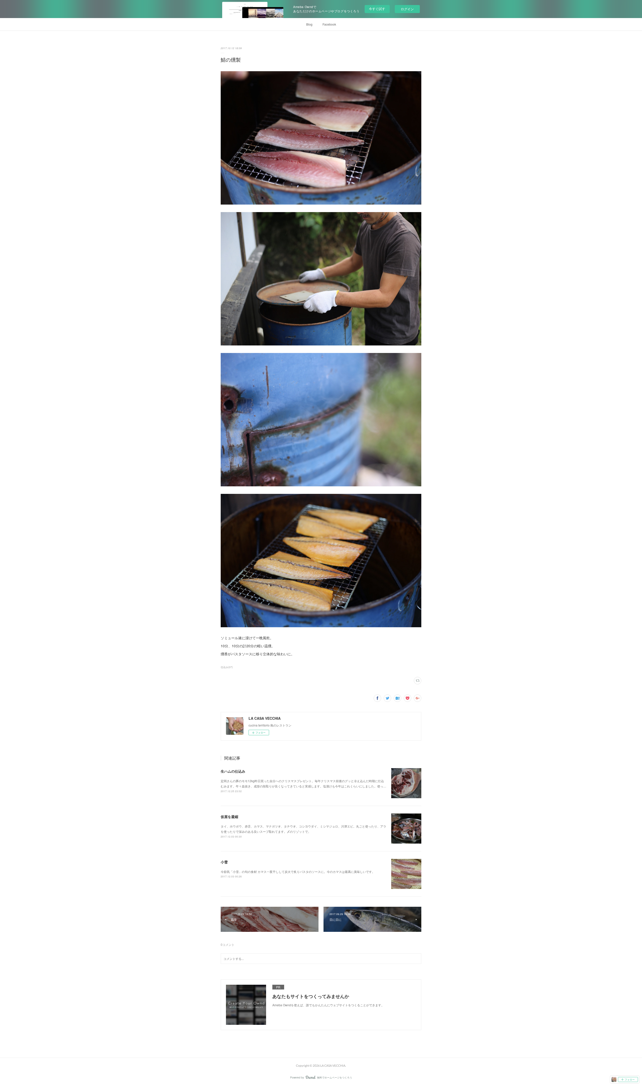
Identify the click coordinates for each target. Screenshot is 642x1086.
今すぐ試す (377, 8)
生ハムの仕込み (233, 771)
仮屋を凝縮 (229, 816)
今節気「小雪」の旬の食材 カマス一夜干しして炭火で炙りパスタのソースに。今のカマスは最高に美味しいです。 (298, 871)
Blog (309, 24)
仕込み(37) (227, 667)
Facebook (329, 24)
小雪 (224, 861)
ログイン (407, 9)
